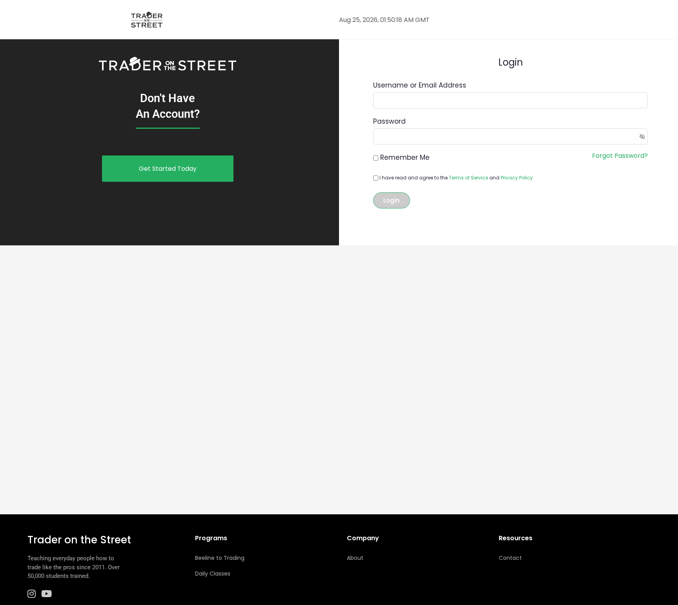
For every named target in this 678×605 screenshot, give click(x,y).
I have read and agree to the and (455, 177)
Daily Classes (212, 574)
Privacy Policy (517, 177)
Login (391, 200)
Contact (510, 558)
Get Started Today (168, 168)
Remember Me (405, 157)
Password (389, 121)
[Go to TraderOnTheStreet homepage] (147, 18)
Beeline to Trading (219, 558)
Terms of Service (468, 177)
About (355, 558)
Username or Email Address (419, 85)
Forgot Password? (620, 155)
